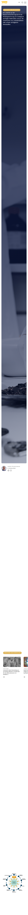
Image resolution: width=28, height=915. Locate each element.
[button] (5, 661)
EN (19, 2)
